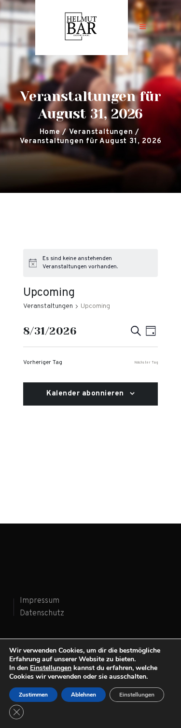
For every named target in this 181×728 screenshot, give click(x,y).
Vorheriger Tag (42, 362)
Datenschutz (42, 613)
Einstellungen (50, 668)
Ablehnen (83, 695)
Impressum (39, 601)
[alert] (90, 263)
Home (50, 132)
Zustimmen (33, 695)
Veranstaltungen (101, 132)
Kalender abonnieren (85, 393)
